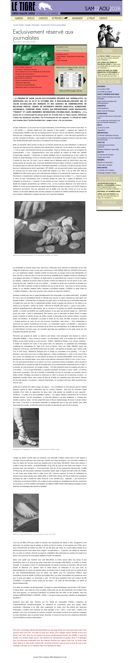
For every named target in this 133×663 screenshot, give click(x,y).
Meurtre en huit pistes (104, 162)
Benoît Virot (63, 47)
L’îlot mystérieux (103, 108)
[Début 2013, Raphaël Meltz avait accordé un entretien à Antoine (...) (109, 186)
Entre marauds (62, 60)
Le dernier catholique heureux (108, 135)
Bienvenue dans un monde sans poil (28, 87)
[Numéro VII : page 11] (76, 87)
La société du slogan (104, 92)
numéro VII (70, 67)
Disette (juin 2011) (103, 157)
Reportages (102, 133)
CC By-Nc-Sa (65, 50)
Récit (99, 125)
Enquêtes (101, 106)
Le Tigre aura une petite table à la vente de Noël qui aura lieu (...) (108, 73)
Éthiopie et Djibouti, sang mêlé (108, 149)
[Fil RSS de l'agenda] (114, 51)
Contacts (46, 657)
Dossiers (101, 86)
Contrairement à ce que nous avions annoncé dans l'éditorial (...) (109, 58)
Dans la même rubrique (23, 67)
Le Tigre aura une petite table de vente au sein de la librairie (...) (108, 65)
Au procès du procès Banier (25, 85)
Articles (21, 25)
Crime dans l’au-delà (104, 165)
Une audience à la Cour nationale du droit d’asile (33, 72)
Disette (100, 152)
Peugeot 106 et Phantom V (25, 74)
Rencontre (102, 168)
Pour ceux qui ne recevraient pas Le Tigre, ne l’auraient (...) (108, 196)
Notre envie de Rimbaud (106, 111)
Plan (40, 657)
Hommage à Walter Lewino (107, 173)
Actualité (28, 25)
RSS (51, 657)
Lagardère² (101, 130)
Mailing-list (57, 657)
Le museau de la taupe (105, 155)
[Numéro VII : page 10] (65, 87)
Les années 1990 (103, 89)
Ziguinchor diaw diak (23, 83)
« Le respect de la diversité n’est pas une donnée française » (108, 121)
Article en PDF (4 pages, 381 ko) (70, 91)
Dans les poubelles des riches (26, 80)
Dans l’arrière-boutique (108, 94)
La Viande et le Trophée (105, 170)
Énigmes (100, 160)
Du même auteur (62, 54)
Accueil (15, 25)
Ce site (64, 657)
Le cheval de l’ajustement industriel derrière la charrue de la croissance (31, 77)
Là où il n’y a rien (103, 128)
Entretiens (102, 113)
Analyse (101, 142)
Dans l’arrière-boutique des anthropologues (107, 102)
